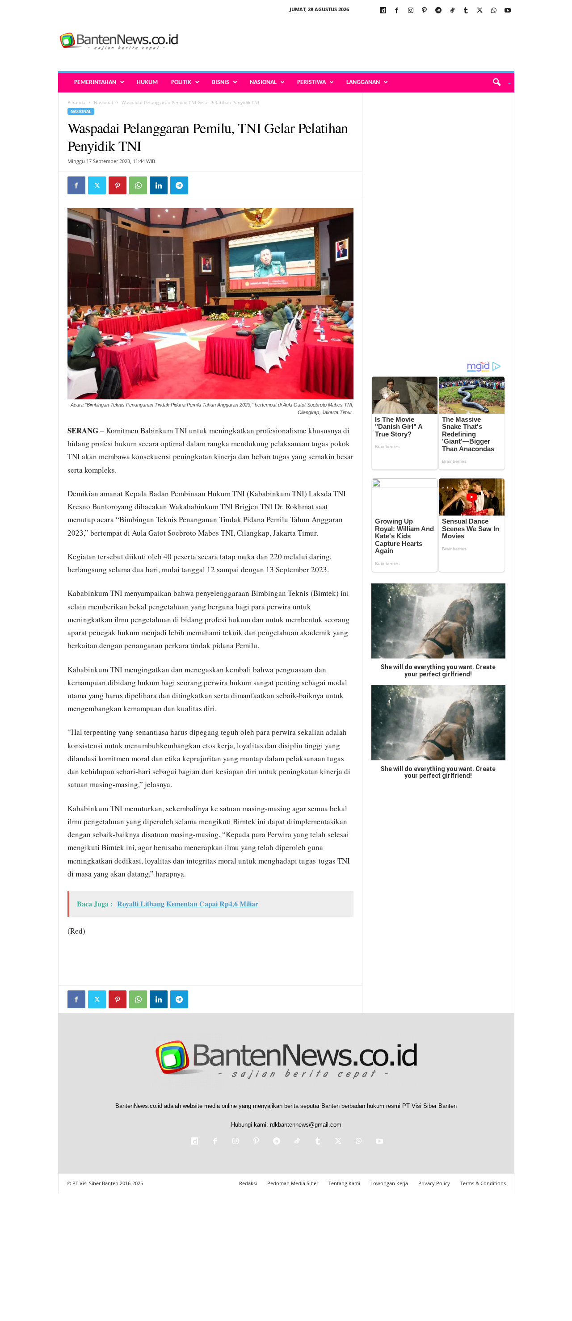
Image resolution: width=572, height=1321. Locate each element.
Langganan (363, 82)
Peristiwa (311, 82)
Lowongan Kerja (389, 1183)
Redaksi (248, 1183)
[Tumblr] (466, 10)
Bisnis (220, 82)
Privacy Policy (434, 1183)
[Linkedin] (159, 185)
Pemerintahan (95, 82)
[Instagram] (410, 10)
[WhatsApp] (493, 10)
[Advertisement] (351, 42)
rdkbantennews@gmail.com (305, 1124)
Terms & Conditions (483, 1183)
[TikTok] (452, 10)
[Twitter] (480, 10)
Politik (181, 82)
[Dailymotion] (383, 10)
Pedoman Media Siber (292, 1183)
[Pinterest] (424, 10)
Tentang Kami (344, 1183)
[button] (498, 82)
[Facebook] (396, 10)
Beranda (76, 102)
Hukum (147, 82)
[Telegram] (438, 10)
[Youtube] (507, 10)
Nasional (263, 82)
